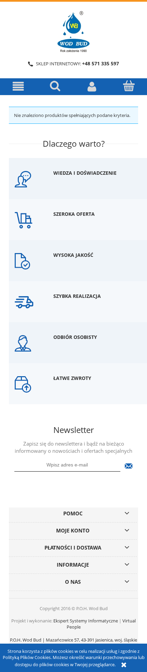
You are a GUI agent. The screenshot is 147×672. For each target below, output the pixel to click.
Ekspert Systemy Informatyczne (85, 621)
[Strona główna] (73, 30)
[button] (18, 86)
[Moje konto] (92, 86)
